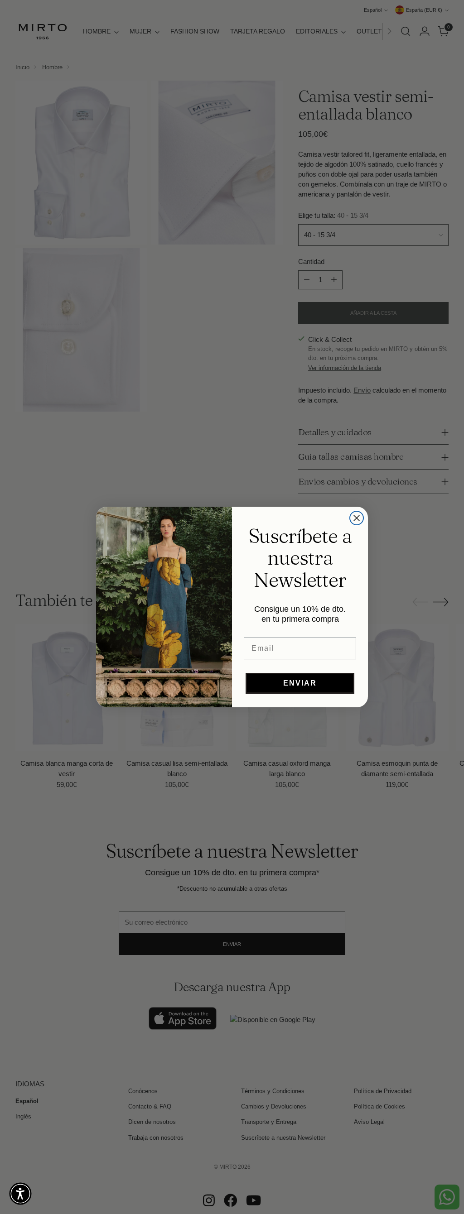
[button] (20, 1193)
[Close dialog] (356, 518)
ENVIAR (300, 683)
